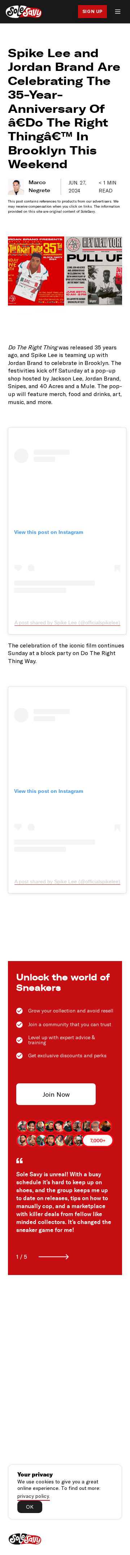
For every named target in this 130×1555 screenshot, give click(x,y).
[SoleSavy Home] (24, 11)
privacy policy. (33, 1496)
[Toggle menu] (117, 11)
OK (30, 1507)
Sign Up (92, 11)
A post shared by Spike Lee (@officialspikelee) (67, 622)
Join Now (56, 1094)
